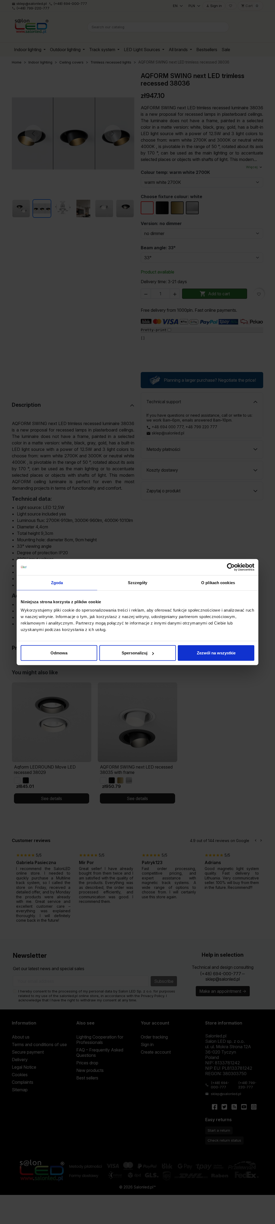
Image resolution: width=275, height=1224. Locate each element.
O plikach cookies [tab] (218, 582)
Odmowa (58, 653)
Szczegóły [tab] (137, 582)
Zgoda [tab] (57, 582)
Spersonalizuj (134, 653)
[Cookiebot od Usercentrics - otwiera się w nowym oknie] (230, 567)
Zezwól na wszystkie (216, 653)
